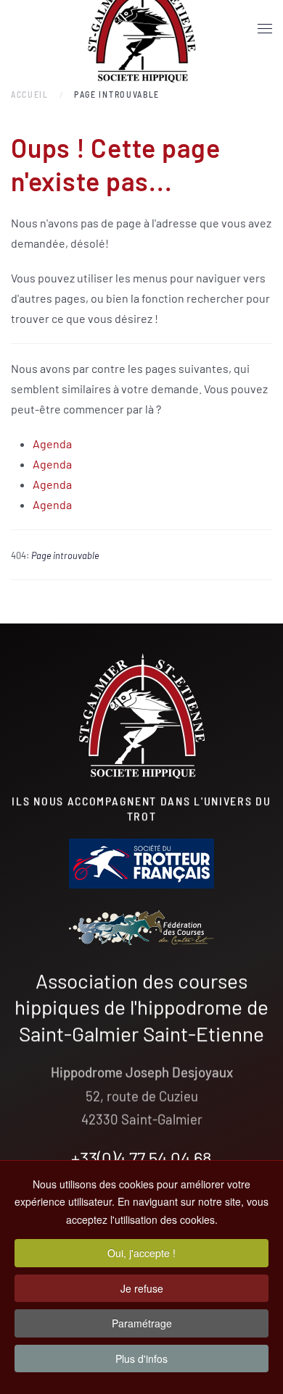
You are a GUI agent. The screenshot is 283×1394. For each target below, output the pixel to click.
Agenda (52, 443)
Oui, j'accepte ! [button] (141, 1253)
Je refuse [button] (141, 1288)
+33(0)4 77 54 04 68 (141, 1157)
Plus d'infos (141, 1358)
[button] (265, 29)
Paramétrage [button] (142, 1323)
